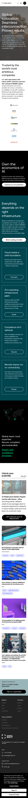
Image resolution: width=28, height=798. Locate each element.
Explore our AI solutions (14, 185)
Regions (4, 700)
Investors (19, 708)
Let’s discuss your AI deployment (14, 518)
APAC (3, 708)
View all (23, 476)
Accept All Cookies (14, 794)
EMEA (3, 705)
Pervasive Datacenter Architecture (10, 728)
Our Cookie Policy (13, 782)
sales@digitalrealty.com (9, 755)
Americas (4, 702)
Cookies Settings (14, 786)
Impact (19, 705)
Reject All (14, 790)
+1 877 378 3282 (7, 752)
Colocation (4, 720)
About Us (19, 702)
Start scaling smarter (14, 240)
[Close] (26, 775)
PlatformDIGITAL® (7, 717)
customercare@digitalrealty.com (11, 763)
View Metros (5, 711)
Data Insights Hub (6, 725)
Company (20, 700)
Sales (3, 749)
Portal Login (7, 766)
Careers (19, 711)
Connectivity (5, 722)
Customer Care (5, 761)
